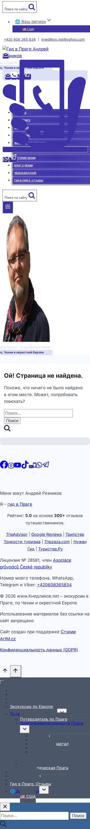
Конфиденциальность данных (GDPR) (39, 649)
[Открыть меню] (7, 207)
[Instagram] (11, 467)
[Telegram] (13, 159)
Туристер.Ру (50, 548)
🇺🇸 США (28, 29)
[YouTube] (17, 467)
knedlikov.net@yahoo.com (63, 39)
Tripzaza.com (57, 541)
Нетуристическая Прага (44, 767)
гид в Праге (20, 504)
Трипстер (75, 534)
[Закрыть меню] (2, 682)
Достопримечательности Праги (51, 723)
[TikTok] (25, 467)
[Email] (5, 56)
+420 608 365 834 (20, 39)
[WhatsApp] (5, 159)
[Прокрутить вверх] (5, 672)
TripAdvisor (17, 534)
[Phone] (45, 149)
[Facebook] (4, 467)
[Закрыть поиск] (5, 807)
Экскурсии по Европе (31, 706)
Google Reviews (46, 534)
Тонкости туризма (22, 541)
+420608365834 (54, 584)
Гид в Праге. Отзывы (30, 783)
